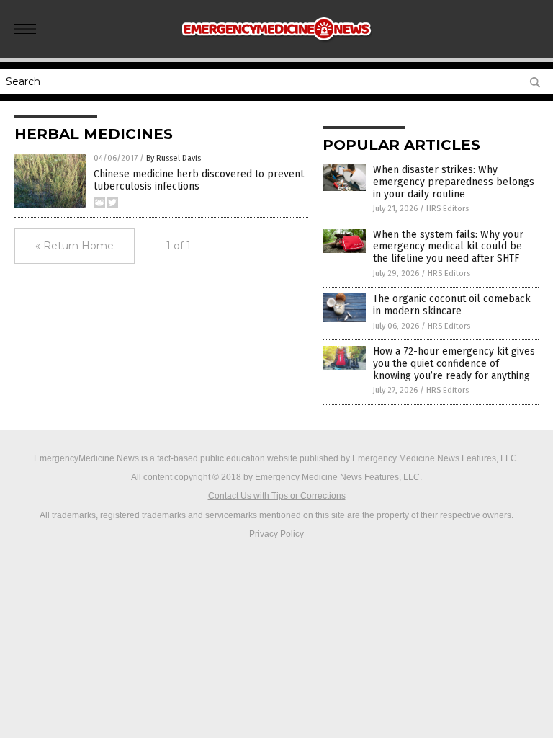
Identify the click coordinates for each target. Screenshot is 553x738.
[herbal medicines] (277, 48)
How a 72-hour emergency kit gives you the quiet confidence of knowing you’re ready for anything (454, 363)
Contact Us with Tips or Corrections (277, 496)
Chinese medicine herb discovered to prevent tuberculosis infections (199, 180)
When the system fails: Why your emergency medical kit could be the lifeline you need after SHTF (448, 246)
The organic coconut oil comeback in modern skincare (452, 305)
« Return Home (74, 245)
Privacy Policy (276, 534)
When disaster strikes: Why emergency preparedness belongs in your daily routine (453, 182)
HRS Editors (447, 208)
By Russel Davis (173, 158)
